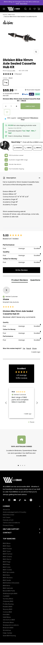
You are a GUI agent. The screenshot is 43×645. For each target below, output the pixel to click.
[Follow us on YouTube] (16, 500)
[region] (21, 403)
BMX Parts (11, 14)
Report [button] (28, 348)
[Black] (6, 82)
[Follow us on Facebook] (5, 500)
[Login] (30, 9)
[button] (21, 178)
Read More (23, 4)
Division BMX (11, 71)
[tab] (19, 280)
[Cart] (39, 9)
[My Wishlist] (34, 9)
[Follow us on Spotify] (32, 500)
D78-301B (25, 71)
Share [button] (34, 348)
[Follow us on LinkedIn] (27, 500)
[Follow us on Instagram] (11, 500)
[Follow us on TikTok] (21, 500)
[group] (21, 235)
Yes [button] (24, 348)
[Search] (25, 9)
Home (5, 14)
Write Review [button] (21, 270)
